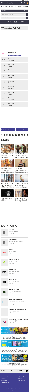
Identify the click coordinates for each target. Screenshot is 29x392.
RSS (18, 382)
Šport (7, 6)
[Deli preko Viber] (7, 135)
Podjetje (3, 374)
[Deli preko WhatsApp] (10, 135)
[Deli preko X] (4, 135)
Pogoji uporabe (4, 380)
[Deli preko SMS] (16, 135)
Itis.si (8, 370)
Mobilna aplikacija (5, 382)
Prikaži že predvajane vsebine (14, 55)
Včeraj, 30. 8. (5, 129)
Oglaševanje (3, 378)
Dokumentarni (13, 6)
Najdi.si (4, 370)
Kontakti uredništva (22, 374)
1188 (11, 370)
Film (3, 6)
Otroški (19, 6)
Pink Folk (12, 53)
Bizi (1, 370)
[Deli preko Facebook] (1, 135)
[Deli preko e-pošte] (19, 135)
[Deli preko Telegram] (27, 135)
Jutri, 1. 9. (25, 129)
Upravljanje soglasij (5, 376)
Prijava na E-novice (21, 380)
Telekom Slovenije (24, 0)
